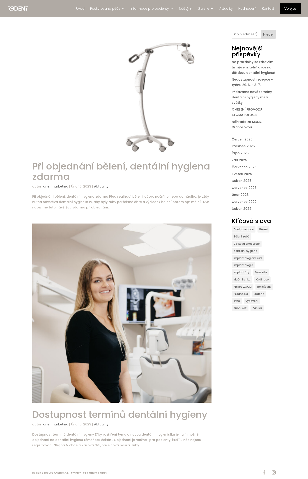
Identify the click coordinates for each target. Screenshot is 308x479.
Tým (237, 301)
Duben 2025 (241, 180)
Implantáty (241, 272)
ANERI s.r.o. (61, 472)
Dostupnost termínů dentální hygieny (119, 414)
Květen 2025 (242, 174)
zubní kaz (240, 308)
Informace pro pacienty (150, 8)
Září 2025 (239, 160)
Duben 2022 (241, 208)
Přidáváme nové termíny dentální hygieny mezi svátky (252, 97)
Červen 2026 (242, 139)
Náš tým (185, 8)
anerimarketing (55, 186)
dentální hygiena (245, 251)
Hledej (268, 34)
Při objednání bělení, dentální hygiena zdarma (121, 171)
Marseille (261, 272)
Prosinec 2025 (243, 146)
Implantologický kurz (248, 258)
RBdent (259, 294)
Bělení (263, 229)
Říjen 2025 (240, 153)
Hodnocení (247, 8)
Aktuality (226, 8)
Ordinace (262, 279)
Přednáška (241, 294)
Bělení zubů (242, 236)
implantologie (243, 265)
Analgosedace (244, 229)
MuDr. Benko (242, 279)
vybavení (252, 301)
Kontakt (268, 8)
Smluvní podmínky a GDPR (89, 472)
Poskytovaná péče (105, 8)
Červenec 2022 (244, 201)
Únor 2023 (240, 194)
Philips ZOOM (243, 287)
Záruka (257, 308)
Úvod (80, 8)
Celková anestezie (247, 244)
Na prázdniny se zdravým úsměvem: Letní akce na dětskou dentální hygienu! (253, 67)
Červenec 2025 (244, 167)
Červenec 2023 (244, 187)
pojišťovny (264, 287)
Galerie (203, 8)
